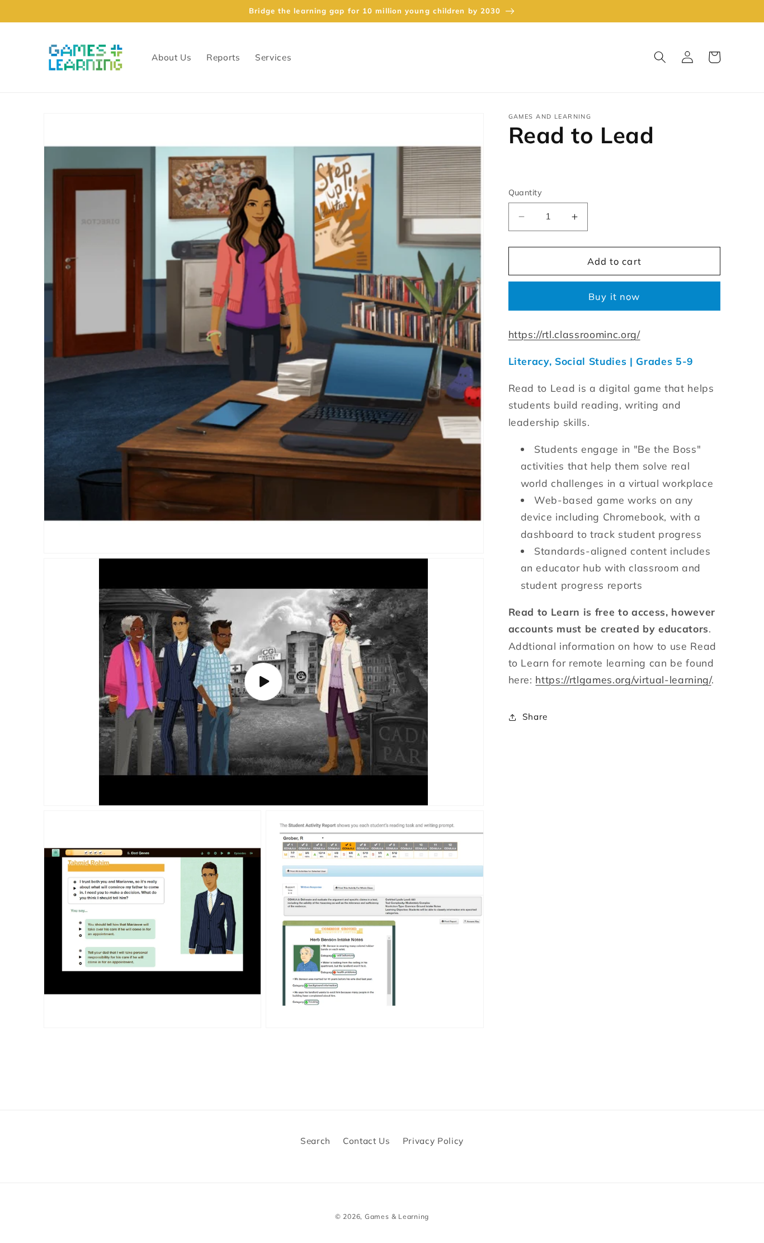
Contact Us (366, 1141)
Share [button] (535, 716)
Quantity (525, 192)
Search (315, 1141)
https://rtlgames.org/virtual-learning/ (623, 679)
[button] (660, 57)
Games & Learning (397, 1216)
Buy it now (614, 296)
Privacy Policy (433, 1141)
